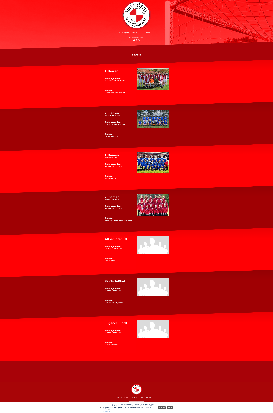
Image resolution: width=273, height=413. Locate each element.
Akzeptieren (162, 407)
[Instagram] (136, 40)
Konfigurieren (106, 411)
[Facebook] (134, 40)
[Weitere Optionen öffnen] (154, 32)
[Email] (139, 40)
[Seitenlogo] (136, 15)
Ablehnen (170, 407)
